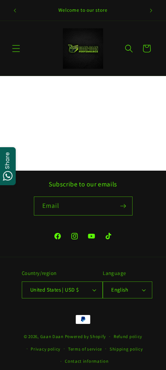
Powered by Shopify (85, 336)
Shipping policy (126, 349)
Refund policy (128, 336)
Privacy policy (45, 349)
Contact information (86, 361)
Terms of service (85, 349)
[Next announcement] (151, 10)
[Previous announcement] (15, 10)
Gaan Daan (52, 336)
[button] (16, 48)
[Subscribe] (123, 206)
